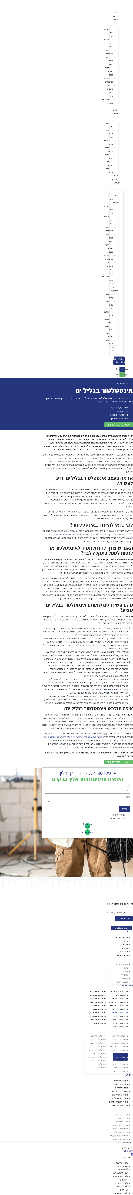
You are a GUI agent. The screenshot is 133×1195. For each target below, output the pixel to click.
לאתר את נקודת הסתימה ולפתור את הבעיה (102, 689)
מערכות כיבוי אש (108, 32)
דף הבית (115, 12)
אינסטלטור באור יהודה (97, 998)
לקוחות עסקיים (113, 201)
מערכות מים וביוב (108, 43)
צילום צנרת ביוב (109, 133)
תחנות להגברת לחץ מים (109, 90)
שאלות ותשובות (121, 937)
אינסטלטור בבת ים (98, 1019)
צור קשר (115, 179)
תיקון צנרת (109, 170)
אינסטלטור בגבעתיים (119, 998)
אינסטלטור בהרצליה (98, 991)
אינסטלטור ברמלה (120, 1026)
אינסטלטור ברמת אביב (97, 1016)
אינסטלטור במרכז (120, 1023)
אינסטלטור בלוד (99, 1023)
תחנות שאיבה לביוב (109, 71)
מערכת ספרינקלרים (108, 80)
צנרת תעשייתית (109, 52)
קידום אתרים (127, 1148)
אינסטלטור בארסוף (120, 1016)
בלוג (116, 106)
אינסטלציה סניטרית (107, 101)
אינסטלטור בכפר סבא (97, 1005)
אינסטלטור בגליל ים (120, 1012)
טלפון (128, 796)
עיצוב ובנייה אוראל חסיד (125, 1143)
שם (129, 785)
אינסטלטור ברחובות (120, 1019)
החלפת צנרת (108, 142)
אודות (116, 175)
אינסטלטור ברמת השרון (118, 1002)
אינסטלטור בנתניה (120, 995)
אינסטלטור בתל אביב (119, 991)
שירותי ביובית (109, 156)
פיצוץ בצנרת (109, 163)
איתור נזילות (109, 125)
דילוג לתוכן (128, 1150)
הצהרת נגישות (122, 955)
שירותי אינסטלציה (113, 289)
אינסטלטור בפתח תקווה (96, 1012)
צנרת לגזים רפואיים (109, 60)
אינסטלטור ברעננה (120, 1009)
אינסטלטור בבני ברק (97, 1002)
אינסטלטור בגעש (99, 1009)
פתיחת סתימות (109, 149)
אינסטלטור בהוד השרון (119, 1005)
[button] (116, 182)
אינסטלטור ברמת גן (98, 995)
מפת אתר (124, 951)
